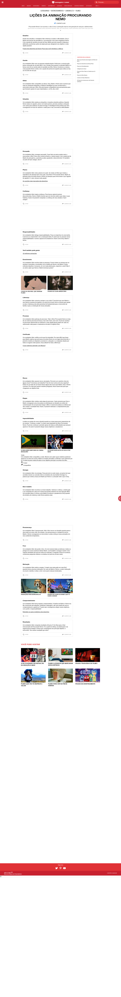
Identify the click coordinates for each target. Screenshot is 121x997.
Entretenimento (57, 10)
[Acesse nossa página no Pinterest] (60, 868)
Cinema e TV (69, 10)
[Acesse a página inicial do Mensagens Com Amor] (60, 2)
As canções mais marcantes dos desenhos (35, 181)
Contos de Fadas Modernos (83, 77)
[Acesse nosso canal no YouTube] (64, 868)
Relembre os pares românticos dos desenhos (36, 612)
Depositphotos (18, 874)
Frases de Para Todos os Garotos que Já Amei (86, 72)
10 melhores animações (30, 253)
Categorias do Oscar (81, 68)
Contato (109, 873)
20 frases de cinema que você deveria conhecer (85, 81)
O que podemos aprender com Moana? (34, 345)
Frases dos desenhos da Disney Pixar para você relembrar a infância (43, 48)
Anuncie (114, 873)
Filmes (78, 10)
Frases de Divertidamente (83, 66)
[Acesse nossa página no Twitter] (56, 868)
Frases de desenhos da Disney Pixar (85, 63)
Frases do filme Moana (82, 75)
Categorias (45, 10)
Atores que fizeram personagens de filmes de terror (87, 60)
